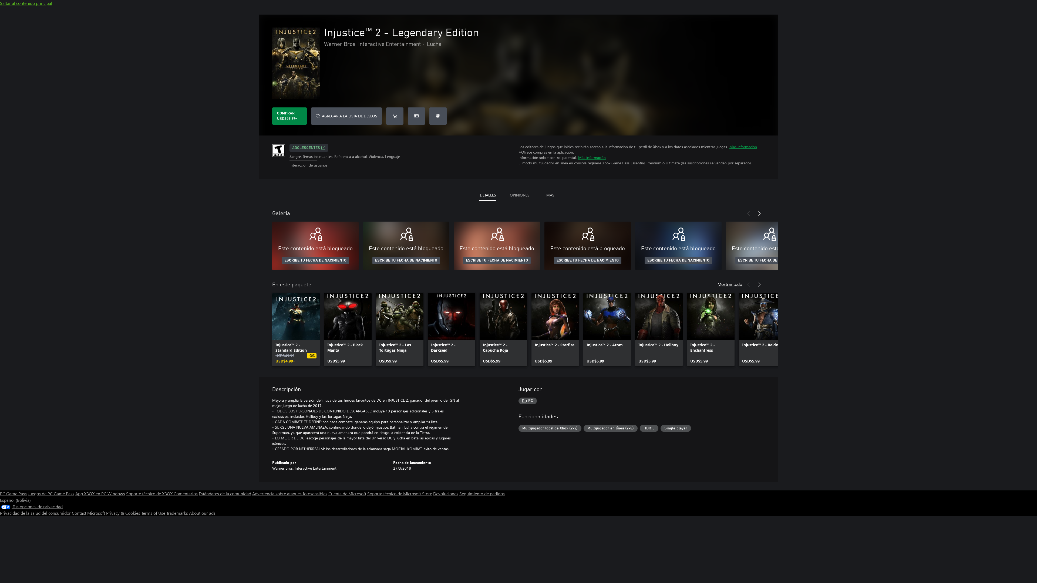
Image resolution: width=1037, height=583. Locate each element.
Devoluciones (445, 493)
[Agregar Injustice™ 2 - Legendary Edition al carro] (394, 116)
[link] (296, 329)
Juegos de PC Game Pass (51, 493)
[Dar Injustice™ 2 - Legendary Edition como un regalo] (416, 116)
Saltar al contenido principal (26, 3)
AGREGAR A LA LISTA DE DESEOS (349, 115)
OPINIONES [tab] (519, 195)
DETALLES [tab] (488, 195)
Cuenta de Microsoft (347, 493)
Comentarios (186, 493)
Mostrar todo (730, 284)
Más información (743, 146)
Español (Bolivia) (15, 500)
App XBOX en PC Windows (100, 493)
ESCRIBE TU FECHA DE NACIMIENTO (315, 260)
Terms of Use (153, 513)
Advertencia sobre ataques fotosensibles (289, 493)
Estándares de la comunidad (225, 493)
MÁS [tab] (550, 195)
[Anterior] (748, 213)
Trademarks (177, 513)
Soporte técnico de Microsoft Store (399, 493)
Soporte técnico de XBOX (150, 493)
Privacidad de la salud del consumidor (35, 513)
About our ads (202, 513)
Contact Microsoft (88, 513)
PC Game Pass (13, 493)
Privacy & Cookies (123, 513)
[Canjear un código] (438, 116)
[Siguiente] (759, 213)
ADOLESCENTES (306, 148)
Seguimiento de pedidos (482, 493)
